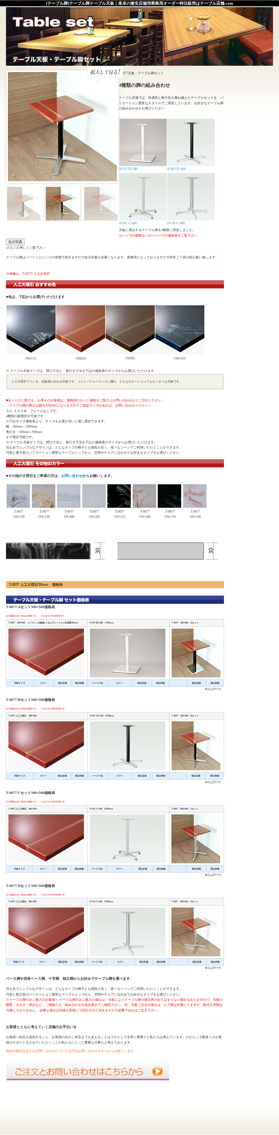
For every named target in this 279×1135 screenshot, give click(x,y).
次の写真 (15, 242)
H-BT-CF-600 (176, 169)
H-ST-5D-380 (128, 169)
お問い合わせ (72, 476)
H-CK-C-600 (176, 223)
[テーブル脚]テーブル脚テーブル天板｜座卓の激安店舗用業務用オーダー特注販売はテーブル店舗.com (139, 3)
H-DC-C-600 (128, 223)
